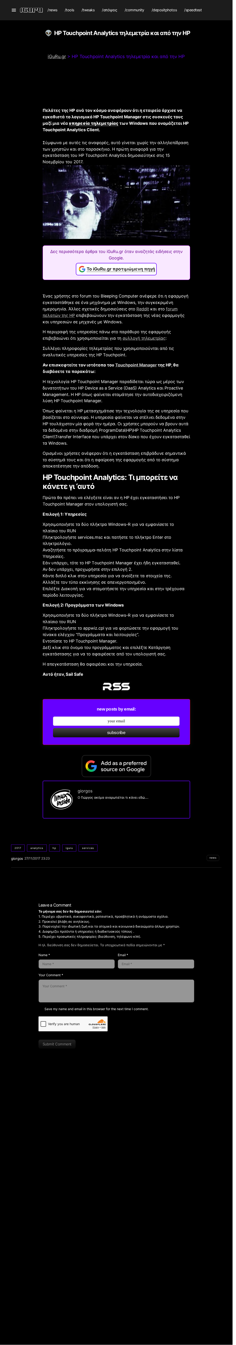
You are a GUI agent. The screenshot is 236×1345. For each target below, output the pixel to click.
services (88, 848)
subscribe (116, 732)
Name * (44, 955)
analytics (36, 848)
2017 (18, 848)
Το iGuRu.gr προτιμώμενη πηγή (121, 269)
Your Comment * (50, 975)
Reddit (142, 308)
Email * (123, 955)
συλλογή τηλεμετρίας (144, 338)
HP (54, 848)
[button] (14, 10)
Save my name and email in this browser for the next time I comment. (96, 1009)
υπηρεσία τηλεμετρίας (93, 123)
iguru (69, 848)
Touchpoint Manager (136, 365)
